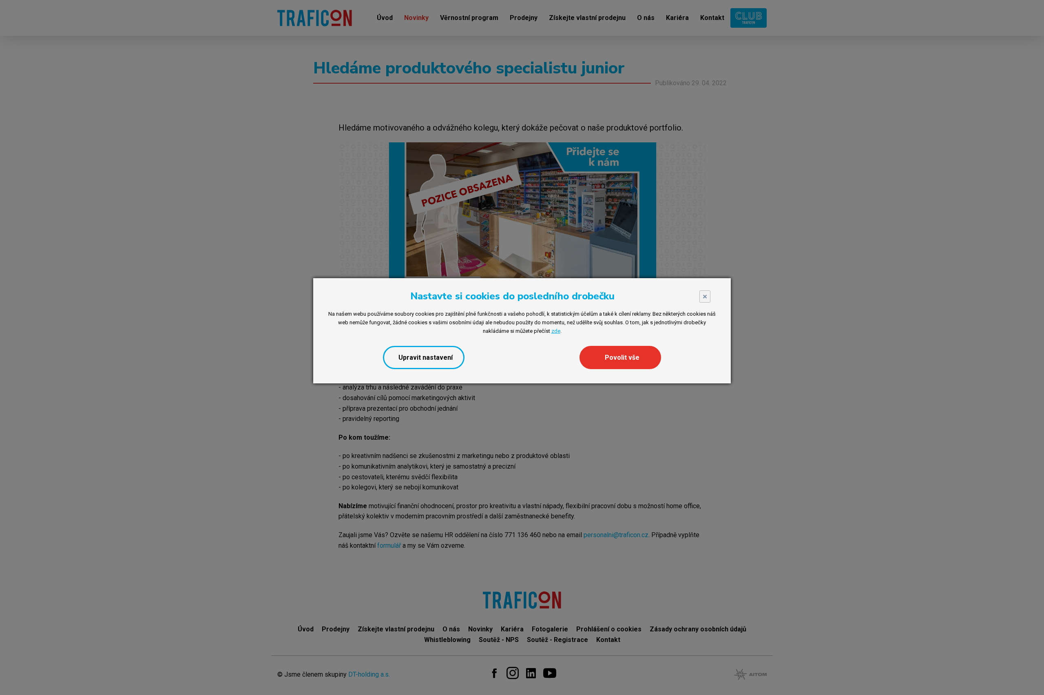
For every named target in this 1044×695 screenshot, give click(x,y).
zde (555, 331)
